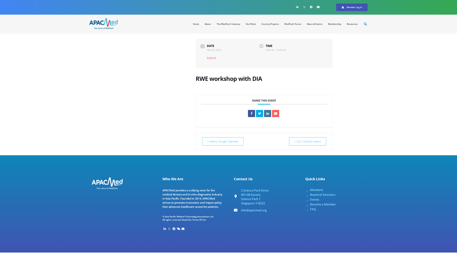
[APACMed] (103, 23)
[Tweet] (259, 113)
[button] (352, 7)
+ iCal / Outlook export (307, 141)
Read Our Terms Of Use (194, 219)
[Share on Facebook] (251, 113)
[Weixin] (178, 228)
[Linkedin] (267, 113)
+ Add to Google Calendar (222, 141)
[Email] (275, 113)
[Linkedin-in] (297, 7)
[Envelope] (318, 7)
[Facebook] (311, 7)
